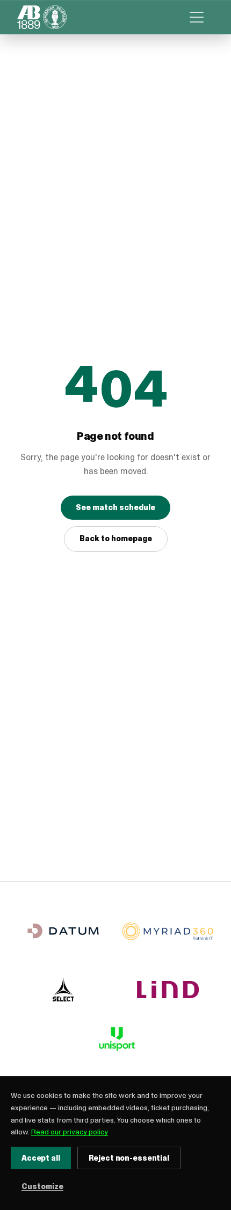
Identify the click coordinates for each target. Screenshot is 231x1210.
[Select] (63, 990)
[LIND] (168, 990)
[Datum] (63, 931)
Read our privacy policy (69, 1132)
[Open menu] (196, 17)
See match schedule (115, 507)
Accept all (40, 1158)
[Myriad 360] (168, 931)
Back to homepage (116, 538)
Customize (42, 1186)
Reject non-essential (129, 1158)
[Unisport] (115, 1039)
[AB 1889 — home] (42, 17)
